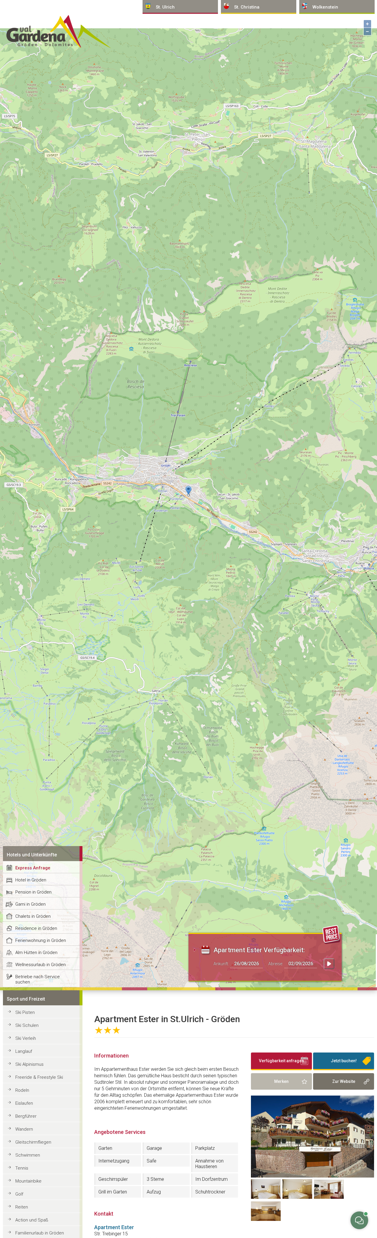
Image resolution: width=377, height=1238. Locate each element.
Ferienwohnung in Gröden (40, 940)
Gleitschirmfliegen (33, 1142)
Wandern (24, 1129)
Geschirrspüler (113, 1179)
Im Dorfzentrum (211, 1179)
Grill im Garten (112, 1192)
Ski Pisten (25, 1012)
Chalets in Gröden (33, 916)
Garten (105, 1148)
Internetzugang (113, 1161)
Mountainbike (28, 1181)
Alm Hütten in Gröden (36, 952)
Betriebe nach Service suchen (37, 979)
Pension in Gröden (33, 892)
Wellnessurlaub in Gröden (40, 964)
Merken (281, 1081)
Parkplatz (205, 1148)
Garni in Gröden (30, 904)
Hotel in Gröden (30, 880)
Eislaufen (24, 1103)
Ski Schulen (27, 1025)
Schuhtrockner (210, 1192)
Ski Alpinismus (29, 1064)
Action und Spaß (31, 1220)
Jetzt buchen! (344, 1060)
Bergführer (26, 1116)
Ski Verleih (25, 1038)
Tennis (21, 1168)
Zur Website (343, 1081)
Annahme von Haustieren (209, 1163)
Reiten (21, 1207)
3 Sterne (155, 1179)
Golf (19, 1194)
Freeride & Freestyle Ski (39, 1077)
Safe (151, 1161)
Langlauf (23, 1051)
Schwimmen (27, 1155)
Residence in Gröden (36, 928)
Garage (154, 1148)
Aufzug (154, 1192)
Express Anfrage (32, 868)
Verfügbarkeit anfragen (281, 1060)
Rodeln (22, 1090)
